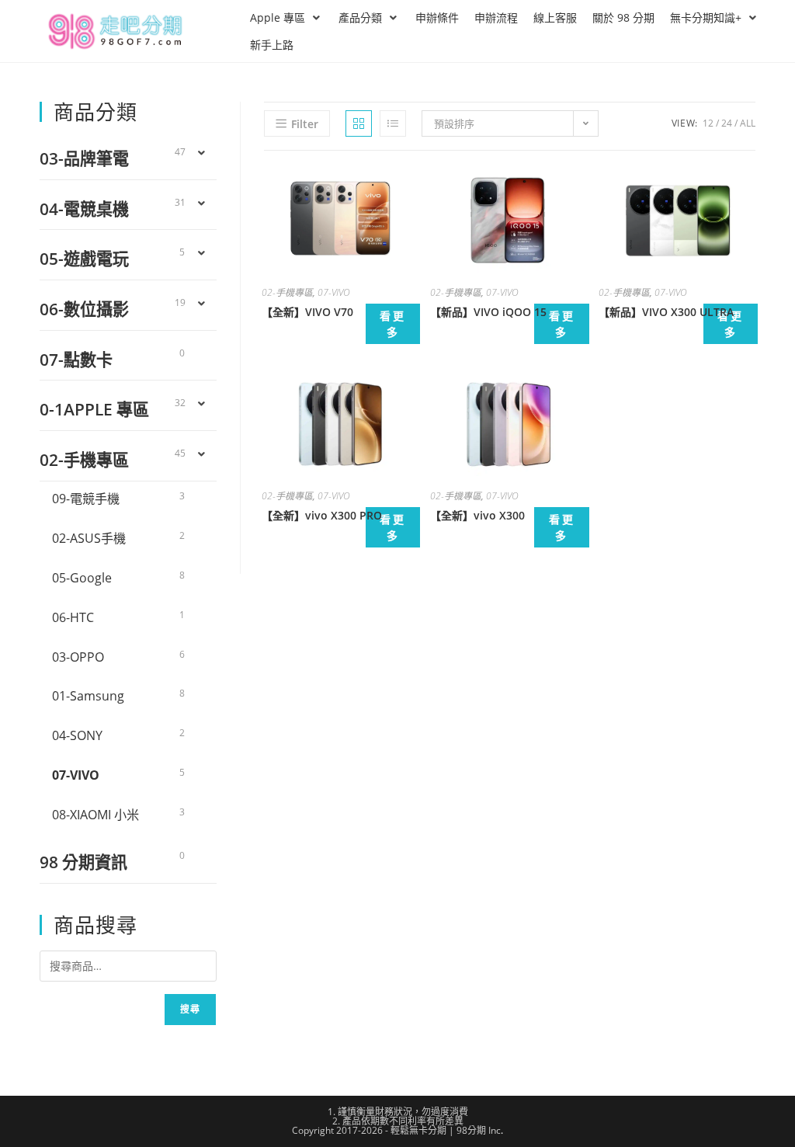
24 (726, 123)
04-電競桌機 (84, 208)
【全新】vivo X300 (477, 515)
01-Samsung (88, 695)
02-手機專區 (287, 292)
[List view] (393, 123)
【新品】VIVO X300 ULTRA (666, 311)
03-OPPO (78, 657)
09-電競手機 (86, 498)
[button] (286, 17)
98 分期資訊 (83, 861)
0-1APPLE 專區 (94, 409)
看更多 (393, 323)
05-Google (82, 577)
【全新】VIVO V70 (307, 311)
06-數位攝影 (84, 308)
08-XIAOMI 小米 (95, 814)
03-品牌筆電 (84, 158)
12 (708, 123)
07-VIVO (334, 292)
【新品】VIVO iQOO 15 (488, 311)
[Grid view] (358, 123)
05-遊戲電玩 (84, 258)
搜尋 (190, 1009)
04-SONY (77, 735)
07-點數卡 (76, 359)
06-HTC (73, 617)
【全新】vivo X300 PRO (322, 515)
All (747, 123)
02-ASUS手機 (89, 538)
